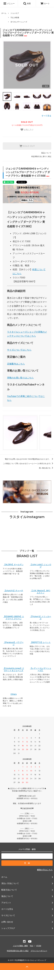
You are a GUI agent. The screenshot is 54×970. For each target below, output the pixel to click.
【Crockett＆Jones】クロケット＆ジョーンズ (13, 669)
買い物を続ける (45, 468)
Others (14, 694)
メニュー (10, 3)
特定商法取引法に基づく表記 (18, 951)
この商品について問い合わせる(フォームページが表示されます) (27, 463)
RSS (31, 946)
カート (47, 3)
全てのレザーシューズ (19, 22)
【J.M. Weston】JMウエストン (40, 591)
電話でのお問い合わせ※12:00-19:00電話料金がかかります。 (28, 459)
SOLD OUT (28, 146)
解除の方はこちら (45, 869)
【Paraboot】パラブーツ (14, 643)
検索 (28, 3)
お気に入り (28, 130)
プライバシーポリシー (39, 951)
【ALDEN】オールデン (14, 564)
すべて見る (46, 115)
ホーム (3, 13)
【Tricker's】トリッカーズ (40, 617)
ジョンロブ (15, 13)
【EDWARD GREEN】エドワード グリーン (13, 617)
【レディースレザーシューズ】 (40, 669)
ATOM (38, 946)
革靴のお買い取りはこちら (20, 377)
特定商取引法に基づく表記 (41, 156)
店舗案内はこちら (16, 363)
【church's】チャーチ (13, 590)
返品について (46, 153)
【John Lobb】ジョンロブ (40, 565)
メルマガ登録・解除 (20, 946)
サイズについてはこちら (19, 349)
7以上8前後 (15, 17)
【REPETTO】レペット (40, 642)
